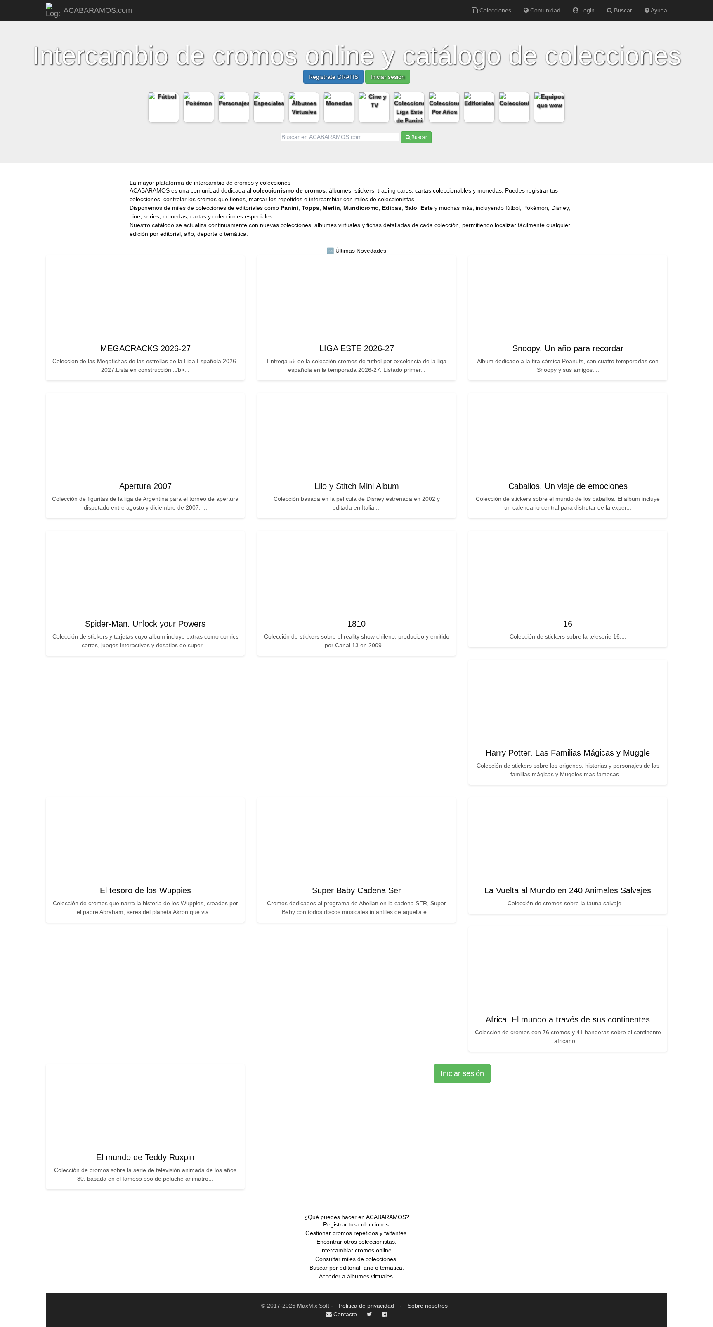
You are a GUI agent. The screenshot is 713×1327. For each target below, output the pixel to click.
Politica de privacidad (366, 1305)
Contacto (344, 1314)
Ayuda (658, 10)
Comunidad (544, 10)
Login (586, 10)
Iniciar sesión (388, 76)
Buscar (622, 10)
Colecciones (494, 10)
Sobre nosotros (428, 1305)
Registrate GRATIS (333, 76)
